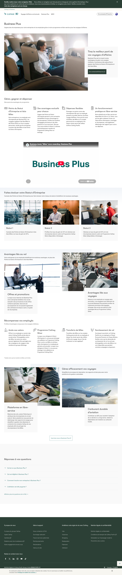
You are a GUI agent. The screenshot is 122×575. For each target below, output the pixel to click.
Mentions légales (8, 567)
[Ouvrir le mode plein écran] (97, 183)
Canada (109, 567)
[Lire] (24, 183)
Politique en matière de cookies (26, 572)
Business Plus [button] (45, 14)
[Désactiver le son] (26, 183)
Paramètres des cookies (98, 541)
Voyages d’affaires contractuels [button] (30, 14)
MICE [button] (52, 14)
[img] (117, 1)
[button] (112, 571)
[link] (46, 62)
